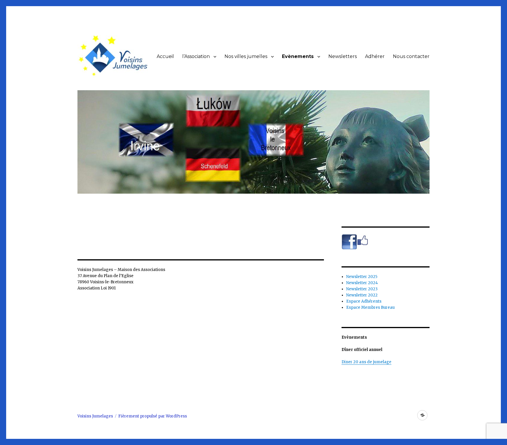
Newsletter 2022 (362, 295)
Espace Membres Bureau (370, 307)
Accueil (165, 56)
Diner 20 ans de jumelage (366, 361)
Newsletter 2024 (362, 282)
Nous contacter (411, 56)
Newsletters (342, 56)
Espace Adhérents (363, 301)
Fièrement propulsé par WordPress (152, 416)
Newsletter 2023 (362, 289)
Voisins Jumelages (95, 416)
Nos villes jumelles (245, 56)
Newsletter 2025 (361, 276)
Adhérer (375, 56)
